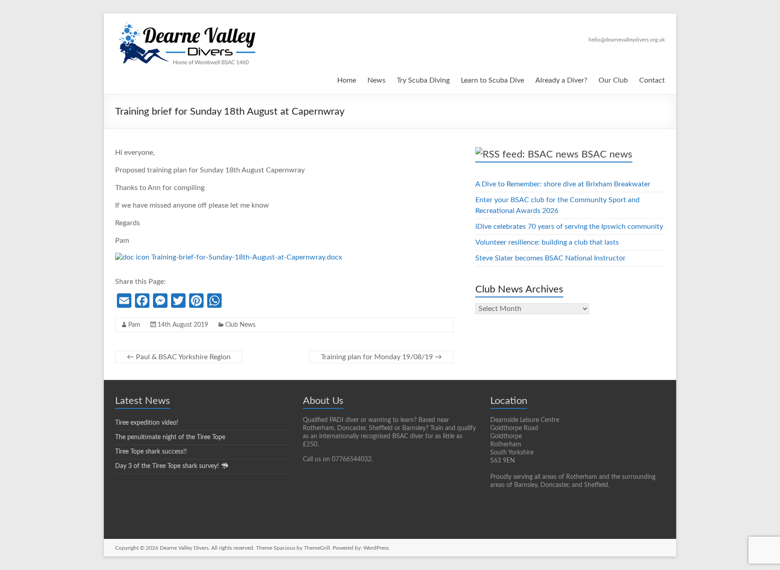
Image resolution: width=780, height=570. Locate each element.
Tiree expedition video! (146, 423)
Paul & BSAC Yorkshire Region (179, 357)
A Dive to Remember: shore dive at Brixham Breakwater (562, 184)
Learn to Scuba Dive (492, 80)
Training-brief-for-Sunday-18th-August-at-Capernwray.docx (245, 257)
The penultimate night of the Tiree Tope (170, 437)
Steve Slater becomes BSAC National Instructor (550, 258)
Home (346, 80)
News (376, 80)
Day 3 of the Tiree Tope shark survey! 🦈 (171, 466)
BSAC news (606, 154)
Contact (652, 80)
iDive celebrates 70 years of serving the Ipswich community (569, 226)
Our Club (613, 80)
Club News (240, 325)
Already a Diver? (561, 80)
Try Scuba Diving (423, 80)
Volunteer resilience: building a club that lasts (547, 242)
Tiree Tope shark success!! (151, 452)
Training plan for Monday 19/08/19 (381, 357)
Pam (134, 325)
